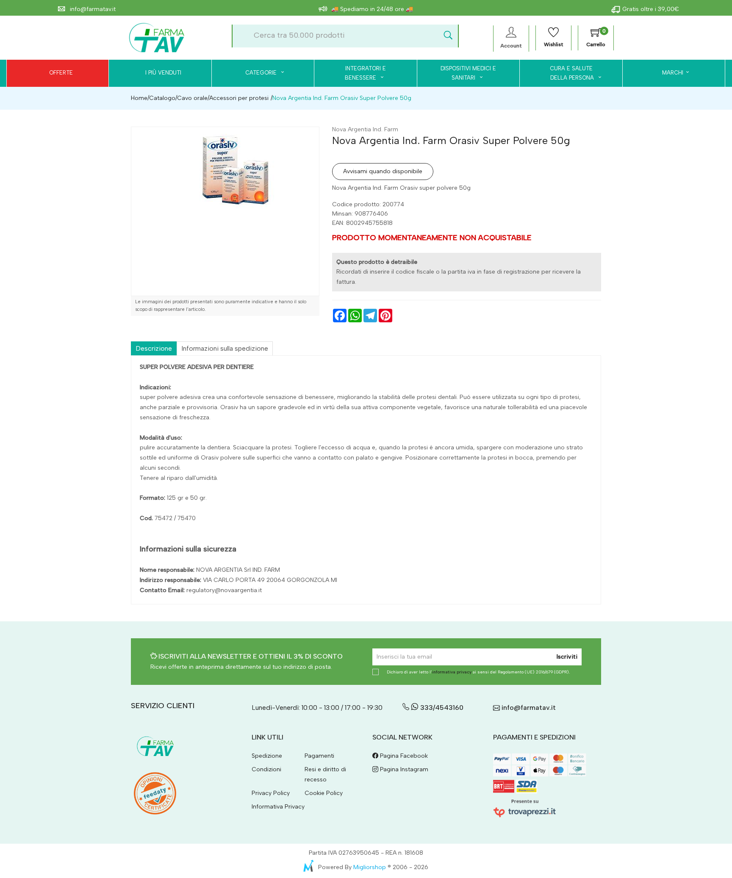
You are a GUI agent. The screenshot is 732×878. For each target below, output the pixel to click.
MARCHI (672, 72)
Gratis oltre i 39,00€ (650, 9)
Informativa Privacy (278, 806)
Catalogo (162, 98)
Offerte (61, 72)
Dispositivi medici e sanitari (468, 73)
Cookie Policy (324, 793)
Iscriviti (567, 656)
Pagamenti (319, 755)
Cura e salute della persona (567, 73)
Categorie (261, 72)
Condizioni (266, 769)
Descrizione (154, 348)
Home (139, 98)
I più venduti (163, 72)
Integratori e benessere (365, 73)
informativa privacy (451, 672)
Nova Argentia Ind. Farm (365, 129)
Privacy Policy (271, 793)
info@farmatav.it (92, 9)
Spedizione (267, 755)
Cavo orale (192, 98)
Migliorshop (369, 867)
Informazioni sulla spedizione (224, 348)
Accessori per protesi (239, 98)
